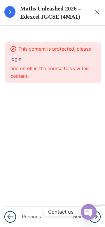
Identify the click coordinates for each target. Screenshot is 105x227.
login (15, 59)
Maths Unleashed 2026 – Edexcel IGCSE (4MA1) (50, 12)
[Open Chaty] (89, 212)
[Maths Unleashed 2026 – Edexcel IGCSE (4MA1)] (95, 12)
